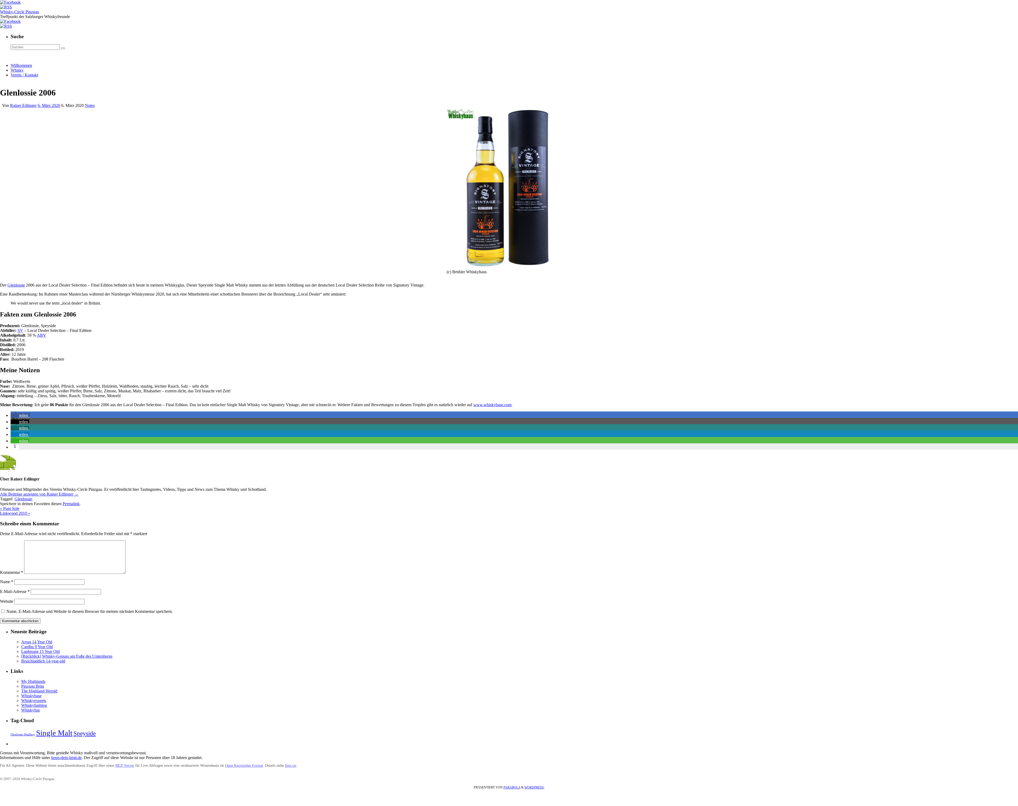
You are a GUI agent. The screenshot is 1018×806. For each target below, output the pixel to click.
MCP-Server (124, 766)
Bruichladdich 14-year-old (43, 661)
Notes (90, 105)
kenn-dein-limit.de (66, 757)
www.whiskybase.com (492, 404)
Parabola (511, 787)
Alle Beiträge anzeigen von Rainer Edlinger (39, 494)
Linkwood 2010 (15, 513)
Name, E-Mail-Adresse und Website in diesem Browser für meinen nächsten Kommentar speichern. (89, 611)
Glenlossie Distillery (23, 734)
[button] (20, 415)
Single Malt (54, 733)
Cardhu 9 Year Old (37, 646)
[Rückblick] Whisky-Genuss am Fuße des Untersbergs (66, 656)
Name (6, 581)
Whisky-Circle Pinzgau (19, 12)
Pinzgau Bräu (32, 686)
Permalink (71, 503)
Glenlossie (16, 285)
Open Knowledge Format (244, 766)
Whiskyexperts (33, 700)
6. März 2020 (49, 105)
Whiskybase (31, 696)
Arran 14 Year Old (36, 642)
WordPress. (534, 787)
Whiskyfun (30, 710)
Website (6, 601)
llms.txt (290, 766)
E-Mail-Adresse (15, 591)
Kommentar (11, 572)
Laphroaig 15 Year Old (40, 651)
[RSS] (6, 7)
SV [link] (20, 330)
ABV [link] (41, 335)
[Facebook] (10, 2)
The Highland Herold (39, 691)
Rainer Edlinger (23, 105)
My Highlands (33, 681)
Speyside (84, 733)
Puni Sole (9, 508)
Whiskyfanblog (34, 705)
